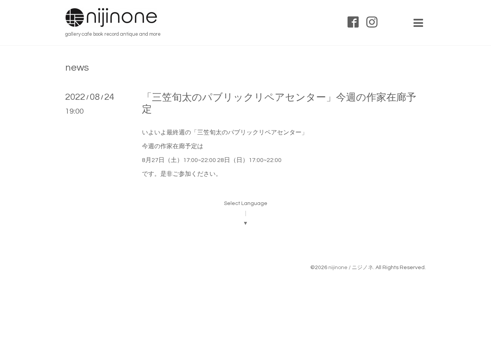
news (77, 68)
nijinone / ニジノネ (350, 267)
